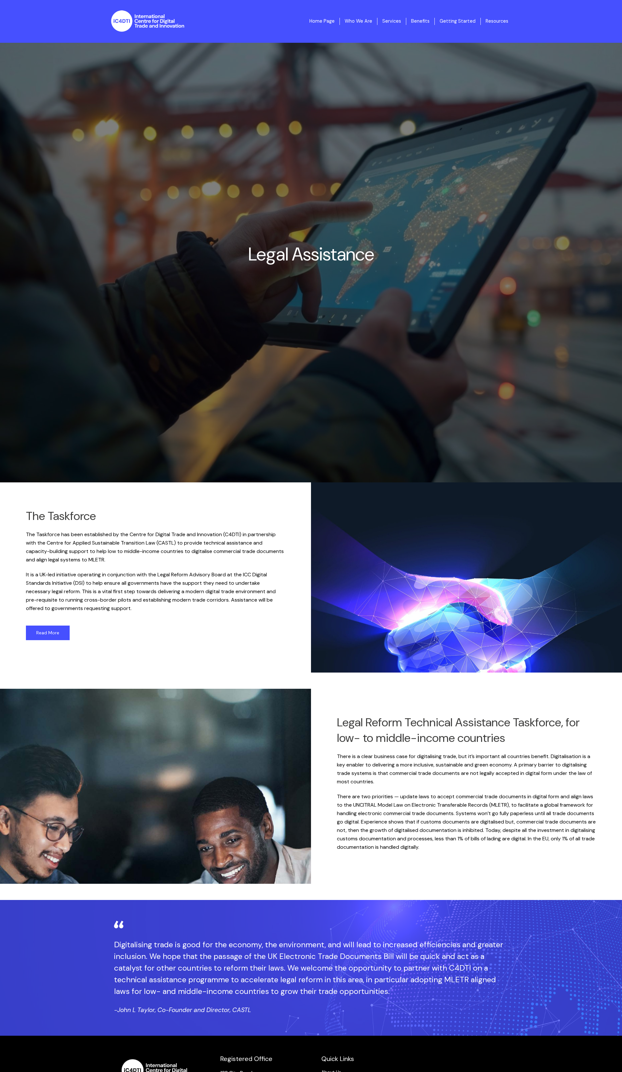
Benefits (420, 21)
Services (391, 21)
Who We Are (358, 21)
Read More (47, 633)
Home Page (322, 21)
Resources (497, 21)
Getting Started (458, 21)
